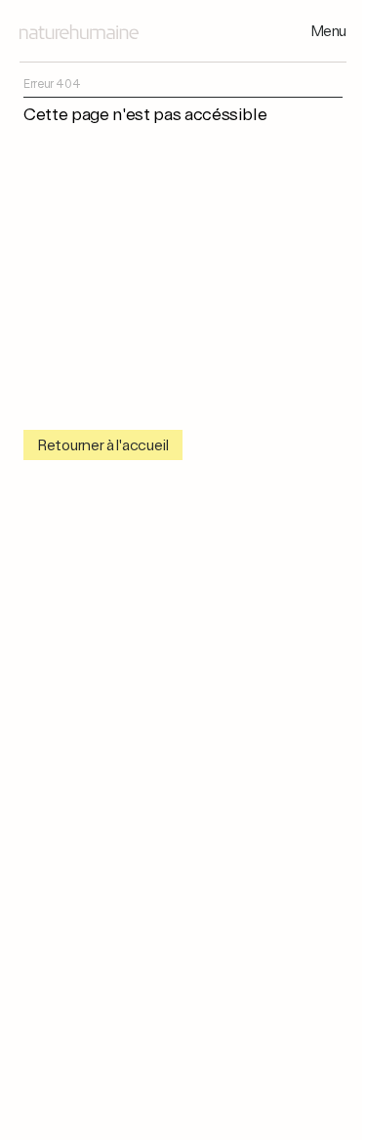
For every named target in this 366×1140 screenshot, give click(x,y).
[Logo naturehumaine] (79, 31)
